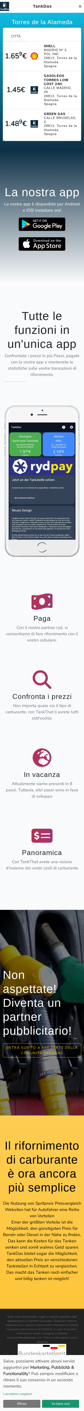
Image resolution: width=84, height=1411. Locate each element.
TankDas (41, 6)
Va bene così (61, 1403)
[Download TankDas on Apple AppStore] (42, 244)
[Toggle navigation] (80, 6)
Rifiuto (22, 1403)
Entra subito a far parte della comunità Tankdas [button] (42, 1050)
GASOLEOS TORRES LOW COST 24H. (56, 80)
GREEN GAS (54, 114)
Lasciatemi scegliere (17, 1394)
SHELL (50, 46)
